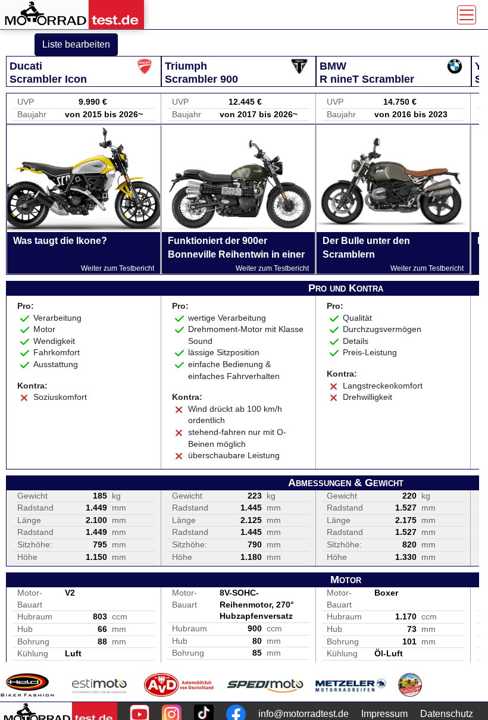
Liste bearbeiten (76, 44)
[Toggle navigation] (466, 14)
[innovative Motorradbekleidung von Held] (27, 685)
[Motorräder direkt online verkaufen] (100, 685)
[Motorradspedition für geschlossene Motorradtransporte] (265, 685)
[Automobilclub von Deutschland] (179, 685)
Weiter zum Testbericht (117, 268)
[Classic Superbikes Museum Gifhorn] (410, 685)
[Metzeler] (350, 685)
